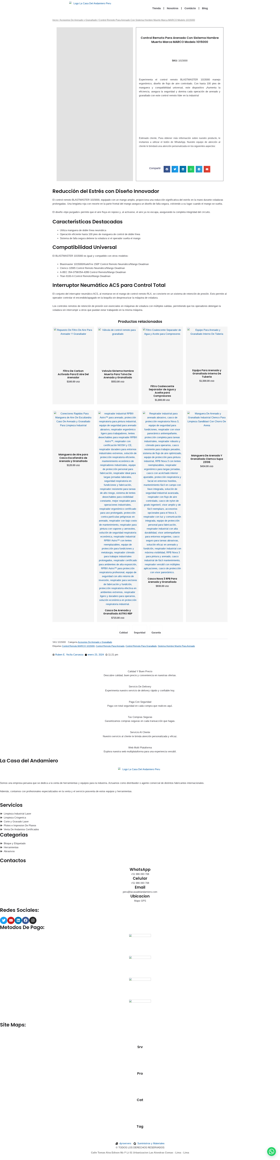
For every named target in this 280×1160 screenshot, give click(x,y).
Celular (140, 878)
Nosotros (172, 8)
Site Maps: (13, 1024)
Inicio (55, 20)
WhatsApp (140, 869)
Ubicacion (140, 896)
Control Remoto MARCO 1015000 (78, 646)
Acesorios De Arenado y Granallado (78, 20)
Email (140, 887)
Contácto (190, 8)
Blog (205, 8)
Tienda (156, 8)
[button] (167, 119)
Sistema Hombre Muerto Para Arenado (176, 646)
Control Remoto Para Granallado (141, 646)
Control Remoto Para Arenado (110, 646)
